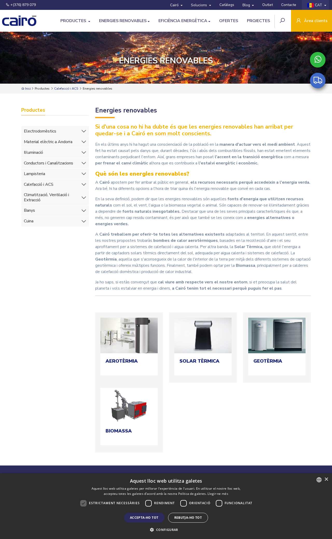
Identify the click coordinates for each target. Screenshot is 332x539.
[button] (166, 530)
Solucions (199, 5)
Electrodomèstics (40, 131)
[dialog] (166, 506)
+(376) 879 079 (22, 4)
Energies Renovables (123, 21)
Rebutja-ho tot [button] (188, 517)
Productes (73, 21)
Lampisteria (34, 174)
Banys (29, 210)
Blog (247, 5)
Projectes (258, 21)
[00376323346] (318, 60)
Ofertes (228, 21)
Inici (27, 88)
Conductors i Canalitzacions (48, 163)
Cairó (175, 5)
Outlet (267, 4)
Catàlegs (226, 4)
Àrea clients (315, 21)
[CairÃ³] (19, 21)
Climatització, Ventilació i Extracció (46, 197)
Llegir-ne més (218, 493)
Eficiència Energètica (182, 21)
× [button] (326, 479)
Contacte (288, 4)
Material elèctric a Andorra (48, 142)
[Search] (283, 21)
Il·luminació (33, 152)
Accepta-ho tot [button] (144, 517)
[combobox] (319, 479)
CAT (318, 5)
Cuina (28, 221)
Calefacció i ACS (66, 88)
